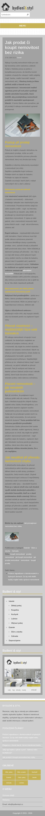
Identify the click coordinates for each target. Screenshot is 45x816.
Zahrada (15, 551)
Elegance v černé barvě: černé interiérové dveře (21, 745)
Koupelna (15, 610)
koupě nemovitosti (17, 554)
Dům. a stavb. (21, 772)
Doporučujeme (14, 640)
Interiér (11, 601)
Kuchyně (14, 614)
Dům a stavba (16, 632)
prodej (7, 563)
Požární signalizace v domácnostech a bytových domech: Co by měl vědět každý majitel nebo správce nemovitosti (23, 576)
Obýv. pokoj (21, 777)
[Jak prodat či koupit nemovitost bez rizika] (12, 534)
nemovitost (25, 560)
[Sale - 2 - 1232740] (22, 115)
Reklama (6, 800)
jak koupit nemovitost (24, 557)
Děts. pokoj (8, 772)
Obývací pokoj (16, 623)
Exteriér (19, 57)
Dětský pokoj (16, 606)
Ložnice (14, 619)
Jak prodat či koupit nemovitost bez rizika (22, 47)
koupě (33, 560)
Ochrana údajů (8, 795)
